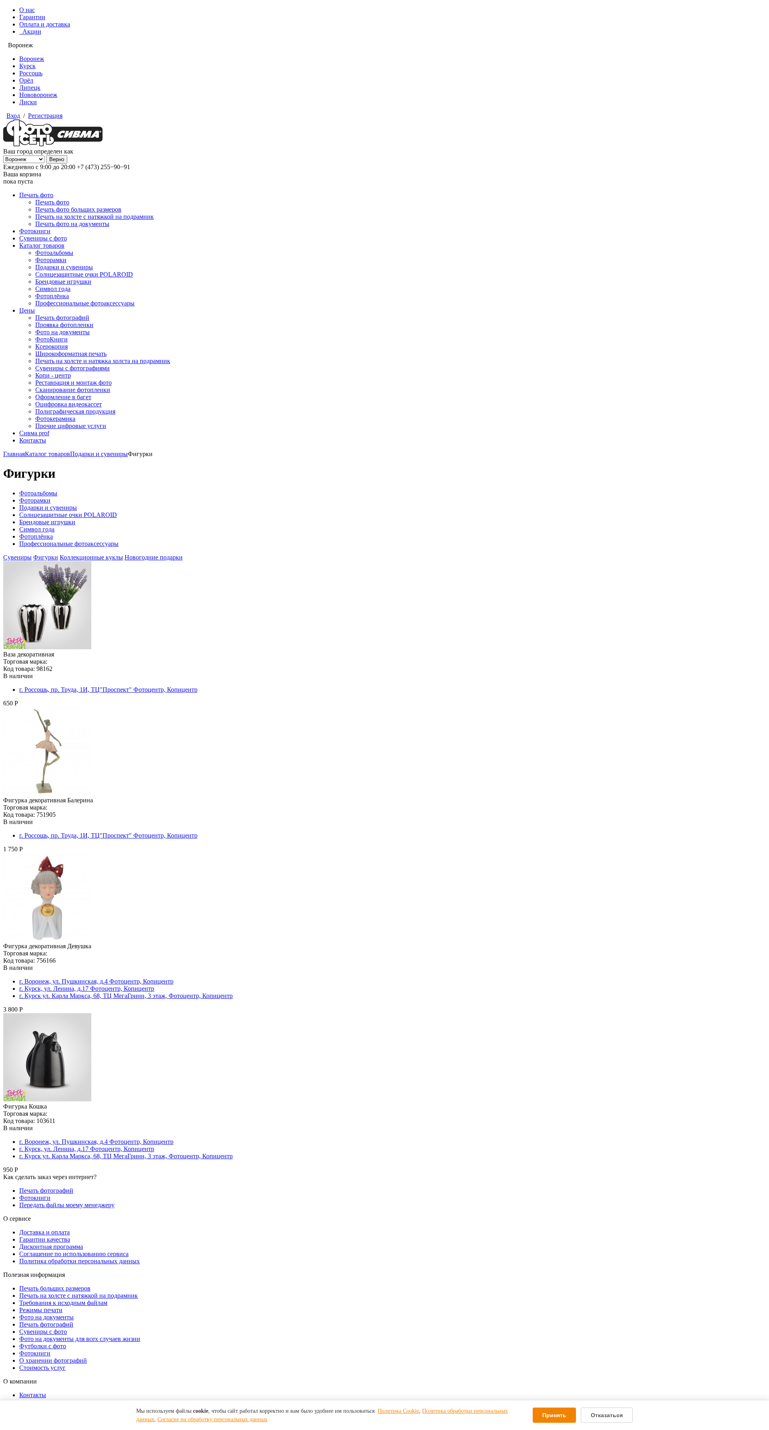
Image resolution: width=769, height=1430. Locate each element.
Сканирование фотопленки (72, 389)
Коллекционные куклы (91, 557)
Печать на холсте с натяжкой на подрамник (94, 216)
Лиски (28, 102)
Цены (27, 310)
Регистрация (45, 115)
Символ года (52, 288)
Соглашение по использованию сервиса (74, 1253)
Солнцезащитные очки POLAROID (84, 274)
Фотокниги (34, 231)
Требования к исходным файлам (63, 1302)
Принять (554, 1415)
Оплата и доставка (44, 24)
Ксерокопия (51, 346)
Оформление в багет (63, 397)
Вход (13, 115)
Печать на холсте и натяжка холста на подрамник (102, 361)
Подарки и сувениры (64, 267)
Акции (30, 31)
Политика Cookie (398, 1411)
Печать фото (36, 195)
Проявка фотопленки (64, 324)
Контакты (32, 440)
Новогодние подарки (154, 557)
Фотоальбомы (54, 252)
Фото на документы (62, 332)
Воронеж (31, 58)
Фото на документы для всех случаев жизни (79, 1338)
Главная (14, 453)
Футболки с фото (42, 1346)
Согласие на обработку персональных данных (212, 1419)
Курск (27, 66)
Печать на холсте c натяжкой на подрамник (78, 1295)
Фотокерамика (55, 418)
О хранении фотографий (53, 1360)
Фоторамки (50, 260)
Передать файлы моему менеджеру (67, 1205)
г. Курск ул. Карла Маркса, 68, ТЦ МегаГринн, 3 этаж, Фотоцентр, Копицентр (126, 995)
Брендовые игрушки (63, 281)
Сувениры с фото (43, 238)
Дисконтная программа (51, 1246)
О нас (27, 9)
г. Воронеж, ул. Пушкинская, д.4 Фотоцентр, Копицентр (96, 981)
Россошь (30, 73)
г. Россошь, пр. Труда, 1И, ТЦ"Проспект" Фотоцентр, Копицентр (108, 689)
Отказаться (607, 1415)
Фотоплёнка (52, 296)
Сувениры (17, 557)
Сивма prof (34, 433)
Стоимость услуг (42, 1367)
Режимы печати (40, 1310)
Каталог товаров (41, 245)
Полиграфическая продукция (75, 411)
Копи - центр (53, 375)
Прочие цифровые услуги (70, 425)
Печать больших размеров (55, 1288)
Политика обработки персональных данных (79, 1261)
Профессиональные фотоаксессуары (85, 303)
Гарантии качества (44, 1239)
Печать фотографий (62, 317)
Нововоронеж (38, 94)
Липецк (29, 87)
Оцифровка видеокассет (68, 404)
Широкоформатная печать (71, 353)
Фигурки (45, 557)
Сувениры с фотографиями (72, 368)
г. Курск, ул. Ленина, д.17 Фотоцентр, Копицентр (86, 988)
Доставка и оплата (44, 1232)
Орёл (26, 80)
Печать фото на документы (72, 223)
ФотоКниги (51, 339)
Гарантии (32, 17)
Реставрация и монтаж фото (73, 382)
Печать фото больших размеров (78, 209)
